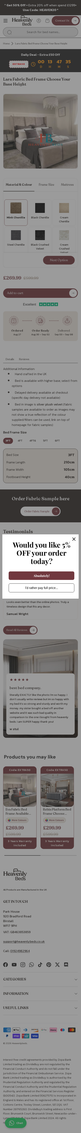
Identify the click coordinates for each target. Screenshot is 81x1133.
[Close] (74, 539)
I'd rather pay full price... (41, 588)
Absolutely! (41, 576)
